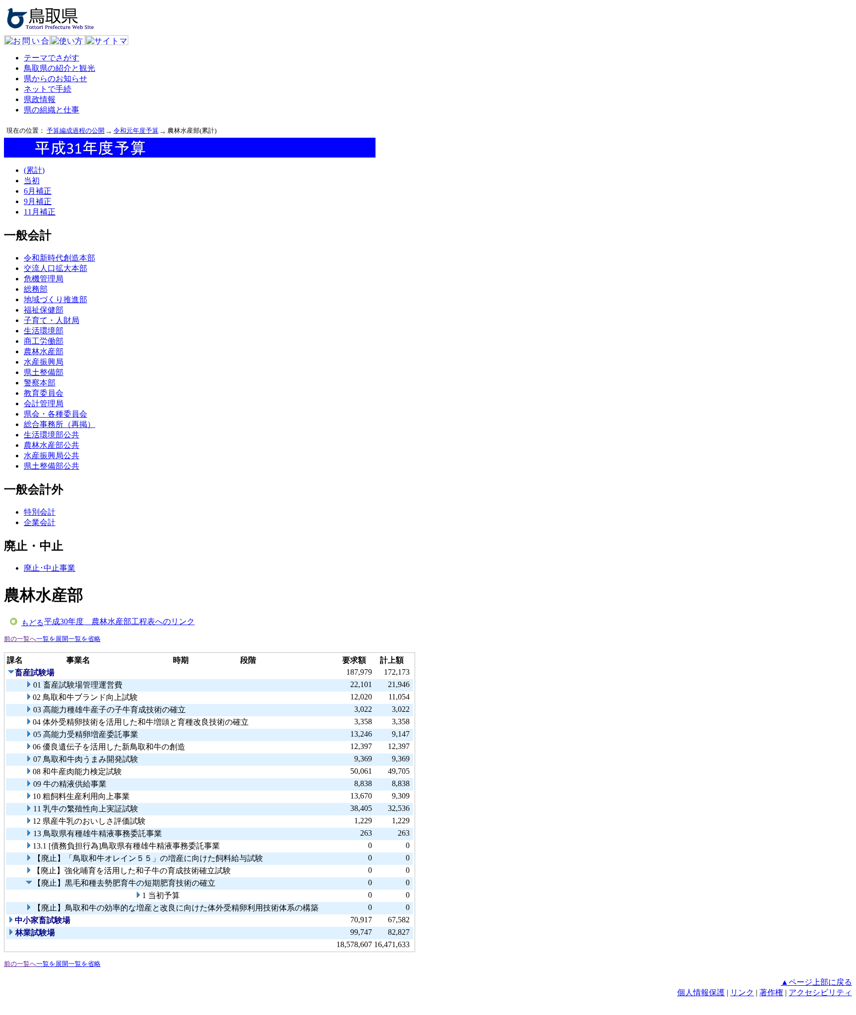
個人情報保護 (701, 992)
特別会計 (39, 512)
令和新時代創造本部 (59, 258)
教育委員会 (43, 393)
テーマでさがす (51, 57)
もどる (32, 623)
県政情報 (39, 99)
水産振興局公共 (51, 455)
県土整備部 (43, 372)
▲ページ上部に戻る (816, 982)
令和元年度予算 (136, 130)
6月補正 (38, 191)
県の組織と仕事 (51, 110)
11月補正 (39, 212)
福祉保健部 (43, 310)
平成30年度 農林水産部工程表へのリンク (119, 621)
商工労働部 (43, 341)
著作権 (771, 992)
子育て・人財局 (51, 320)
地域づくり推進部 (55, 299)
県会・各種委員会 (55, 414)
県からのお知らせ (55, 78)
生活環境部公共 (51, 434)
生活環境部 (43, 330)
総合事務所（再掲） (59, 424)
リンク (742, 992)
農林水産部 (43, 351)
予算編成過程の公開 (76, 130)
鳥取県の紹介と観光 (59, 68)
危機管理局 (43, 278)
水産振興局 (43, 362)
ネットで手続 (47, 89)
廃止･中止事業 (49, 568)
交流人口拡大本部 (55, 268)
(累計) (34, 170)
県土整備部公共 (51, 466)
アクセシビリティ (820, 992)
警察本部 (39, 382)
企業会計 (39, 522)
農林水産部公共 (51, 445)
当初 (32, 180)
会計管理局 (43, 403)
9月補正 (38, 201)
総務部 (36, 289)
